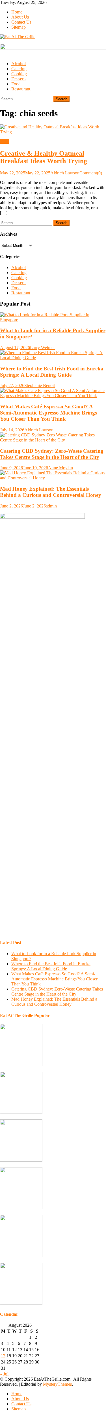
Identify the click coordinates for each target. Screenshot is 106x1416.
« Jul (4, 1374)
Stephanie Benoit (39, 385)
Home (16, 12)
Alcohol (18, 63)
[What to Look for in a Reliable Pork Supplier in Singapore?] (53, 317)
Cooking (19, 73)
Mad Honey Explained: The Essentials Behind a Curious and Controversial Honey (50, 492)
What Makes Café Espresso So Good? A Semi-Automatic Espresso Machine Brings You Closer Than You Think (48, 413)
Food (16, 83)
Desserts (18, 78)
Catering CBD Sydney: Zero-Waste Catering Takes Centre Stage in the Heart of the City (51, 454)
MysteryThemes (57, 1384)
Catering (19, 68)
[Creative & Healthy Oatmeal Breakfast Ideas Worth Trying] (53, 129)
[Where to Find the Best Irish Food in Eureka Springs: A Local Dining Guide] (53, 355)
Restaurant (20, 88)
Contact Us (21, 22)
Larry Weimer (42, 347)
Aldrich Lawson (64, 172)
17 (3, 1355)
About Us (20, 17)
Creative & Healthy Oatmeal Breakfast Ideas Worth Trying (43, 157)
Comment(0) (90, 172)
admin (51, 506)
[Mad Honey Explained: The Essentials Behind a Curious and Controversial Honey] (53, 475)
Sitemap (18, 27)
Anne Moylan (60, 467)
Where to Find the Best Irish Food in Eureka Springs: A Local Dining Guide (51, 372)
